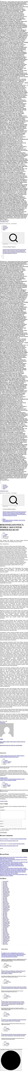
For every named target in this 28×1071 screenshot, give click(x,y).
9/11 (23, 250)
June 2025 (5, 898)
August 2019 (5, 941)
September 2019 (6, 940)
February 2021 (6, 919)
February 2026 (6, 888)
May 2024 (5, 914)
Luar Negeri (5, 227)
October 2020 (6, 924)
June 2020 (5, 929)
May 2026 (5, 885)
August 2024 (5, 910)
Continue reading (3, 777)
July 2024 (5, 912)
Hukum (4, 785)
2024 (11, 249)
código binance (3, 843)
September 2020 (6, 925)
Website (1, 826)
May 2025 (5, 899)
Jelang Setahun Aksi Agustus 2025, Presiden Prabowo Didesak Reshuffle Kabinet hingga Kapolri (13, 858)
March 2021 (5, 918)
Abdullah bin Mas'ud (15, 252)
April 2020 (5, 931)
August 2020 (5, 926)
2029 (13, 249)
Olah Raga (5, 228)
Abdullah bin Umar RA (12, 253)
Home (4, 519)
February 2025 (6, 903)
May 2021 (5, 915)
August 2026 (5, 881)
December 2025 (6, 891)
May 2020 (5, 930)
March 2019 (5, 944)
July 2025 (5, 897)
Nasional (5, 226)
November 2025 (6, 892)
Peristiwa (9, 761)
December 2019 (6, 936)
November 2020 (6, 923)
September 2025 (6, 894)
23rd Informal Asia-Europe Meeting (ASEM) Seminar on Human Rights (14, 250)
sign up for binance (4, 838)
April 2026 (5, 886)
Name (1, 821)
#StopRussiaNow (6, 249)
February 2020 (6, 934)
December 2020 (6, 921)
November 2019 (6, 937)
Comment (2, 810)
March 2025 (5, 902)
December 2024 (6, 905)
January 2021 (5, 920)
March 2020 (5, 933)
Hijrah (4, 229)
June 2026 (5, 883)
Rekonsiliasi (2, 722)
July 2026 (5, 882)
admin (6, 534)
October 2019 (6, 939)
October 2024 (6, 908)
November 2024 (6, 907)
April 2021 (5, 917)
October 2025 (6, 893)
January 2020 (5, 935)
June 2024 (5, 913)
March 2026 (5, 887)
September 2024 (6, 909)
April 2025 (5, 901)
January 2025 (5, 904)
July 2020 (5, 928)
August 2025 (5, 896)
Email (1, 823)
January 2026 (5, 890)
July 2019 (5, 942)
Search (1, 848)
